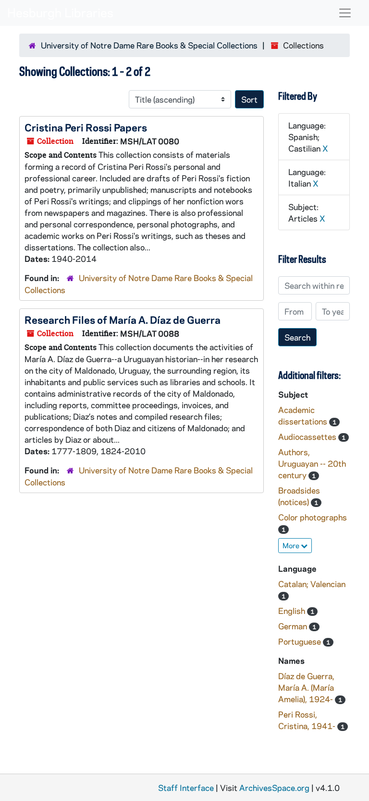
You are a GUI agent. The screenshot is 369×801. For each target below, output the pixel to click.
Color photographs (312, 517)
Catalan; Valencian (311, 583)
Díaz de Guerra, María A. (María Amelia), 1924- (306, 687)
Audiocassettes (308, 436)
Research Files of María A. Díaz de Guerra (123, 319)
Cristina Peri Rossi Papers (86, 127)
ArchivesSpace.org (274, 787)
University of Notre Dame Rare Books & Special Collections (149, 45)
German (293, 626)
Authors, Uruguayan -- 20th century (312, 463)
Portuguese (300, 641)
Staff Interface (186, 787)
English (292, 610)
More (292, 545)
